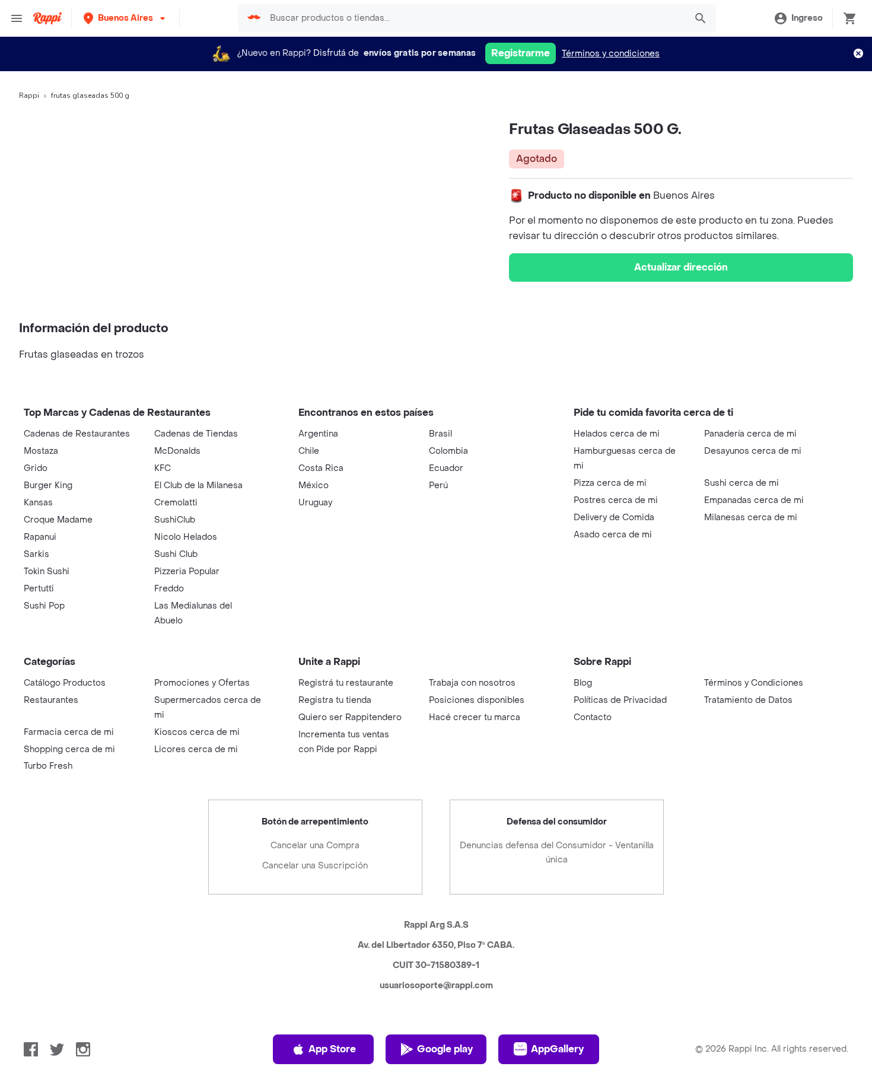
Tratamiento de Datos (748, 700)
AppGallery (557, 1049)
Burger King (48, 485)
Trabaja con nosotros (472, 683)
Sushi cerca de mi (741, 483)
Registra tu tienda (334, 700)
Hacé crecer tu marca (474, 717)
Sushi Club (176, 554)
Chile (308, 451)
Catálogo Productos (65, 683)
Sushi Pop (44, 606)
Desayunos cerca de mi (752, 451)
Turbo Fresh (48, 766)
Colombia (448, 451)
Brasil (440, 434)
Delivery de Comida (614, 517)
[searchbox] (474, 18)
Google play (445, 1049)
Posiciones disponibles (476, 700)
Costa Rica (320, 468)
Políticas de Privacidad (620, 700)
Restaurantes (51, 700)
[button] (125, 18)
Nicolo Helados (185, 537)
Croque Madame (58, 520)
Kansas (38, 502)
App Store (332, 1049)
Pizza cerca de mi (610, 483)
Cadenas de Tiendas (196, 434)
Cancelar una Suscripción (315, 865)
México (313, 485)
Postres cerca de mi (616, 500)
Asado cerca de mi (613, 534)
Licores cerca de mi (196, 749)
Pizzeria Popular (186, 571)
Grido (35, 468)
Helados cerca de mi (617, 434)
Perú (438, 485)
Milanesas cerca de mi (750, 517)
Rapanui (40, 537)
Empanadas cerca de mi (754, 500)
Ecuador (446, 468)
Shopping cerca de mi (69, 749)
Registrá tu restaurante (345, 683)
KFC (162, 468)
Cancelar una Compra (314, 845)
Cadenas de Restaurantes (77, 434)
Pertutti (39, 588)
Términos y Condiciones (753, 683)
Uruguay (315, 502)
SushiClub (174, 520)
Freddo (169, 588)
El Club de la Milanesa (198, 485)
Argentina (318, 434)
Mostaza (41, 451)
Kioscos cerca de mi (197, 732)
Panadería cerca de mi (750, 434)
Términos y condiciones (611, 53)
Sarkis (36, 554)
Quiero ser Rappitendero (350, 717)
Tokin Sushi (46, 571)
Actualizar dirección (681, 267)
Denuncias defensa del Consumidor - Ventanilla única (557, 852)
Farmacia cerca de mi (69, 732)
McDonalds (177, 451)
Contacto (593, 717)
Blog (583, 683)
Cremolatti (176, 502)
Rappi (29, 95)
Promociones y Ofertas (202, 683)
